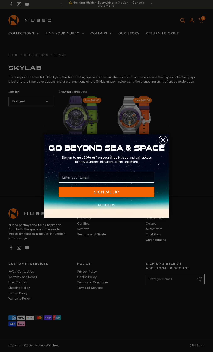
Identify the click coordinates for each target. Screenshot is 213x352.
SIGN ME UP (106, 192)
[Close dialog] (163, 140)
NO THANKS (106, 205)
